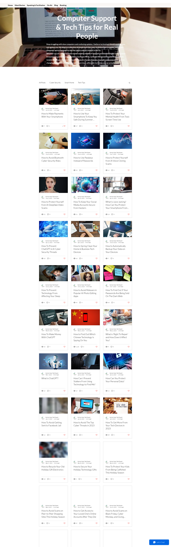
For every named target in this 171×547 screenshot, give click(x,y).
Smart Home (69, 82)
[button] (129, 83)
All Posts (42, 82)
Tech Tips (81, 82)
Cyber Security (55, 82)
